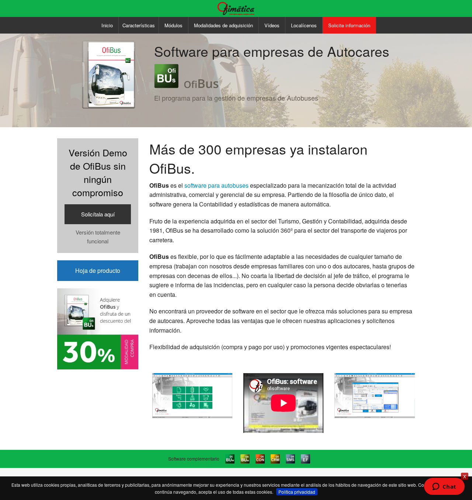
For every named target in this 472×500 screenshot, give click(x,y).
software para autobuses (216, 185)
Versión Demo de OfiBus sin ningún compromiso (98, 195)
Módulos (173, 25)
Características (138, 25)
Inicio (107, 25)
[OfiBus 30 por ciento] (97, 328)
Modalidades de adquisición (223, 25)
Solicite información (349, 25)
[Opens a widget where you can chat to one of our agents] (444, 487)
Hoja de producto (97, 270)
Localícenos (304, 25)
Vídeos (272, 25)
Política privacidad (296, 492)
